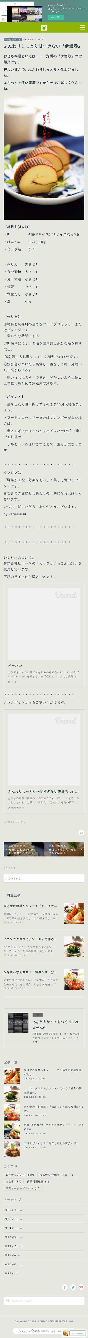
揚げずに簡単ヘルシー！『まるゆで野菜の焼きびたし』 (43, 906)
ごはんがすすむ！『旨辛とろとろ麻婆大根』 (51, 1143)
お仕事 (13, 1181)
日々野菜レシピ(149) (15, 821)
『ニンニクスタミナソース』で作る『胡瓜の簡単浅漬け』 (45, 939)
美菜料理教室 (38, 1181)
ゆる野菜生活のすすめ (57, 1174)
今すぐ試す (56, 17)
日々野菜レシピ (13, 39)
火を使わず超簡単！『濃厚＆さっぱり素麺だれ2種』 (41, 972)
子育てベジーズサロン (23, 1188)
